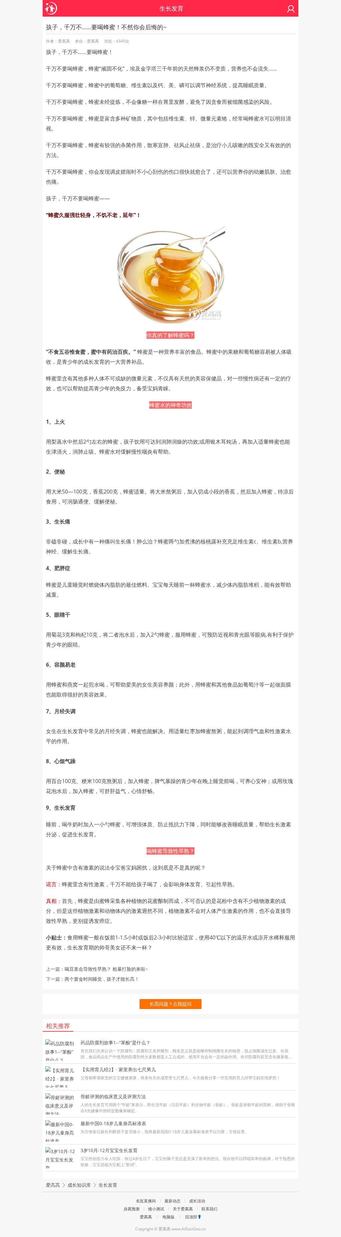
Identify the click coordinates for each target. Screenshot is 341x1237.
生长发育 (108, 1185)
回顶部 (191, 1217)
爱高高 (53, 1185)
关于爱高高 (183, 1209)
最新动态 (172, 1201)
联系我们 (209, 1209)
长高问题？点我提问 (170, 1004)
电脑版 (168, 1217)
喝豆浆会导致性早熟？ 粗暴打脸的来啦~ (106, 969)
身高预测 (132, 1209)
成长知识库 (79, 1185)
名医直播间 (146, 1201)
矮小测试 (156, 1209)
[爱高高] (51, 5)
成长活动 (197, 1201)
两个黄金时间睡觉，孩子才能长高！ (102, 979)
